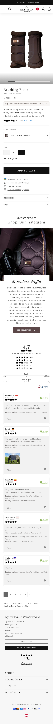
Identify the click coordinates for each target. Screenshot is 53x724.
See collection (24, 330)
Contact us (26, 641)
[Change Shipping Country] (37, 9)
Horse (6, 603)
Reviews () (28, 121)
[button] (3, 9)
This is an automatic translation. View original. (23, 441)
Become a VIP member (26, 648)
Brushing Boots (32, 603)
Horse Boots (17, 603)
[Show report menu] (45, 418)
